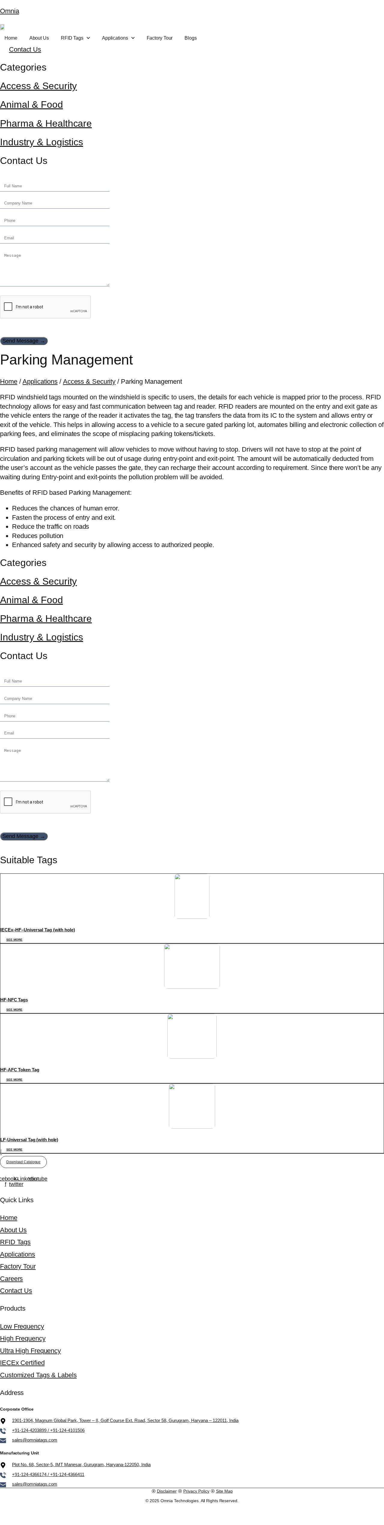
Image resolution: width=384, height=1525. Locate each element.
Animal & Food (31, 104)
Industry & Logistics (41, 142)
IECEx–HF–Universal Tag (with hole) (37, 929)
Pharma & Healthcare (46, 123)
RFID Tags (72, 38)
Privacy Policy (196, 1491)
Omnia (9, 11)
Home (10, 38)
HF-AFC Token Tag (19, 1069)
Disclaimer (167, 1491)
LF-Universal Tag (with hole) (29, 1139)
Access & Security (38, 85)
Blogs (190, 38)
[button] (75, 38)
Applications (115, 38)
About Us (39, 38)
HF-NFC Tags (14, 999)
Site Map (224, 1491)
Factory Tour (160, 38)
